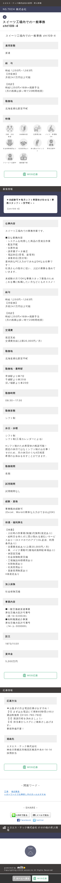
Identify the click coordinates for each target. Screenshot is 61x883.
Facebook (25, 820)
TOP (30, 848)
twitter (40, 820)
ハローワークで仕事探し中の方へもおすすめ (25, 794)
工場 (6, 791)
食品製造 (15, 791)
